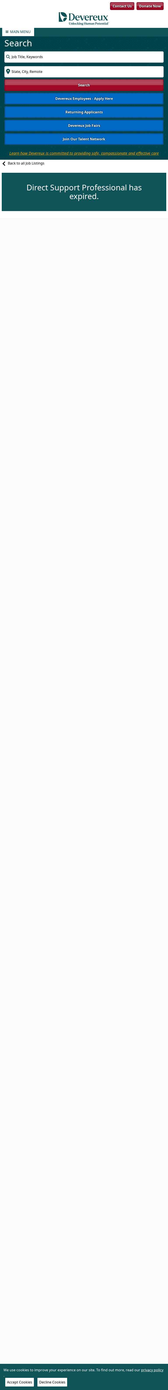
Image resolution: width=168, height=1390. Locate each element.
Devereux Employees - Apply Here (84, 98)
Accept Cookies (19, 1382)
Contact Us (122, 6)
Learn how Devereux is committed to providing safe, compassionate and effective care (84, 153)
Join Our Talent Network (84, 139)
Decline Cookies (52, 1382)
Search (84, 85)
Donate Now (150, 6)
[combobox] (84, 57)
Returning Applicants (84, 112)
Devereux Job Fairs (84, 125)
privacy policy (152, 1370)
